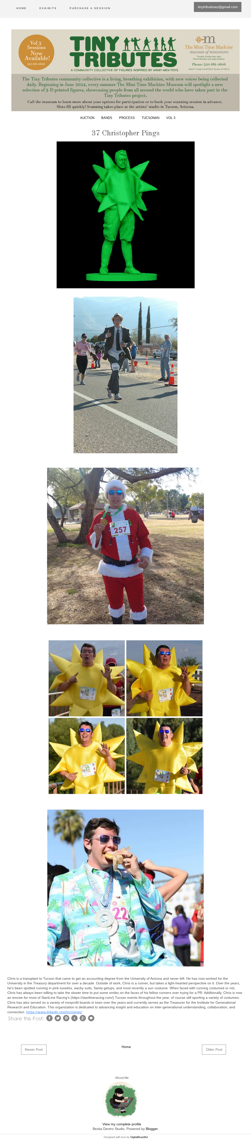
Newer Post (34, 1049)
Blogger (152, 1129)
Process (127, 118)
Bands (106, 118)
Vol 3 (170, 118)
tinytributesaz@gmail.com (218, 7)
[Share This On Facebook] (50, 1018)
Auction (87, 118)
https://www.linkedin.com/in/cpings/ (54, 1012)
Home (21, 8)
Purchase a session (90, 8)
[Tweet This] (58, 1018)
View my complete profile (121, 1124)
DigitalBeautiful (139, 1137)
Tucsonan (150, 118)
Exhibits (48, 8)
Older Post (214, 1049)
